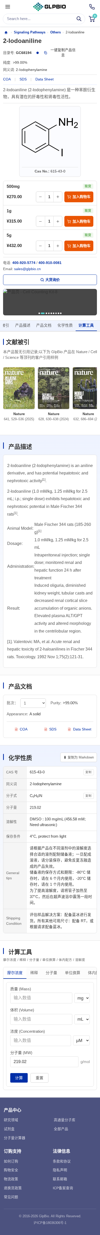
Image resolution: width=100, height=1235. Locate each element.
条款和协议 (62, 1161)
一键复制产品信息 (63, 52)
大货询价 (52, 280)
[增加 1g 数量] (58, 221)
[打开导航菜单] (8, 7)
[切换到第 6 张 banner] (53, 313)
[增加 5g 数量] (58, 246)
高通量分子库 (64, 1120)
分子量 (51, 973)
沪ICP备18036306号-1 (50, 1223)
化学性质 (65, 325)
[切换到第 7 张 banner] (56, 313)
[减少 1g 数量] (40, 221)
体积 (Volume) (22, 1010)
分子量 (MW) (21, 1052)
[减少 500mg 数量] (40, 197)
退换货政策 (13, 1188)
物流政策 (11, 1179)
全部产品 (61, 1129)
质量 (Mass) (20, 989)
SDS (23, 79)
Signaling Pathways (29, 32)
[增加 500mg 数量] (58, 197)
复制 (88, 772)
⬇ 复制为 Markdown (78, 757)
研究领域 (11, 1120)
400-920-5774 (23, 263)
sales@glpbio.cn (27, 269)
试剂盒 (9, 1129)
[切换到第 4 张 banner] (49, 313)
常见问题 (11, 1197)
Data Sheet (44, 79)
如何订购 (11, 1161)
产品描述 (23, 325)
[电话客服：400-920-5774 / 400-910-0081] (92, 7)
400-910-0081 (50, 263)
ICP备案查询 (63, 1188)
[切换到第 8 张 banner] (58, 313)
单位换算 (72, 973)
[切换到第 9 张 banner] (61, 313)
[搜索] (79, 19)
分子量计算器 (14, 1138)
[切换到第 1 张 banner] (39, 313)
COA (7, 79)
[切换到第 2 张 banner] (43, 313)
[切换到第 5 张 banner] (51, 313)
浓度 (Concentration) (27, 1031)
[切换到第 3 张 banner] (46, 313)
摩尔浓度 (15, 973)
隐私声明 (60, 1170)
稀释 (34, 973)
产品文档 (44, 325)
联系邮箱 (60, 1179)
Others (55, 32)
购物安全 (11, 1170)
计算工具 (86, 325)
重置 (39, 1078)
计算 (19, 1078)
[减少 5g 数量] (40, 246)
